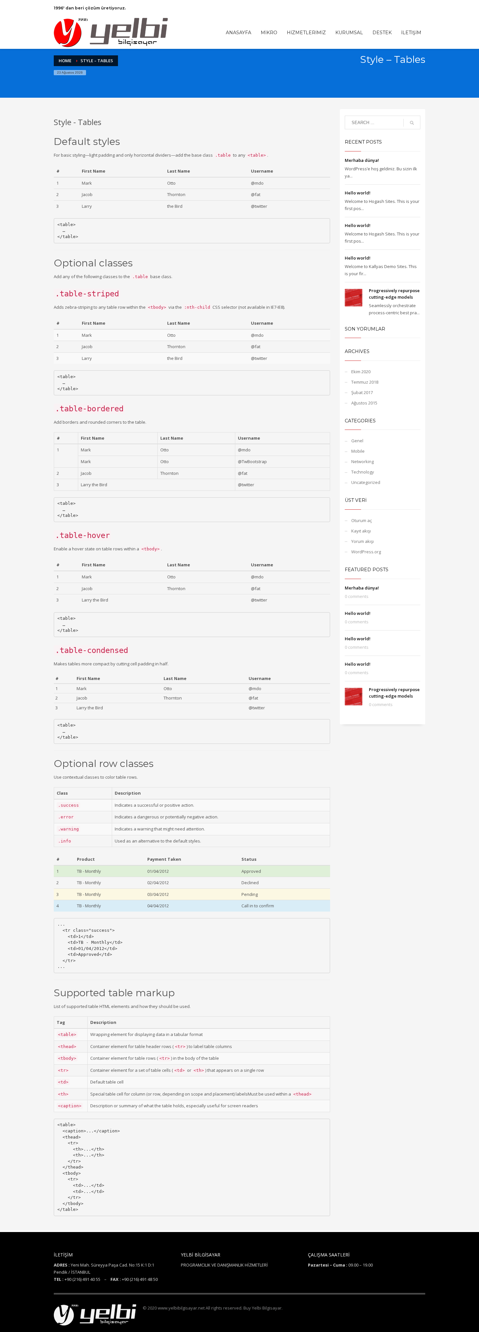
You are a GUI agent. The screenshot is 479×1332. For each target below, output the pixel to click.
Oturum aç (361, 520)
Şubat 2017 (362, 392)
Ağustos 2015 (364, 403)
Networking (362, 461)
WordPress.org (366, 552)
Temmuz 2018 (364, 382)
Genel (357, 441)
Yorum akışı (362, 541)
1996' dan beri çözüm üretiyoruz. (90, 8)
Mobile (358, 451)
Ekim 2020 (360, 372)
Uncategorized (365, 482)
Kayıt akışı (361, 531)
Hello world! (357, 193)
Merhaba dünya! (362, 160)
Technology (362, 472)
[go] (411, 123)
